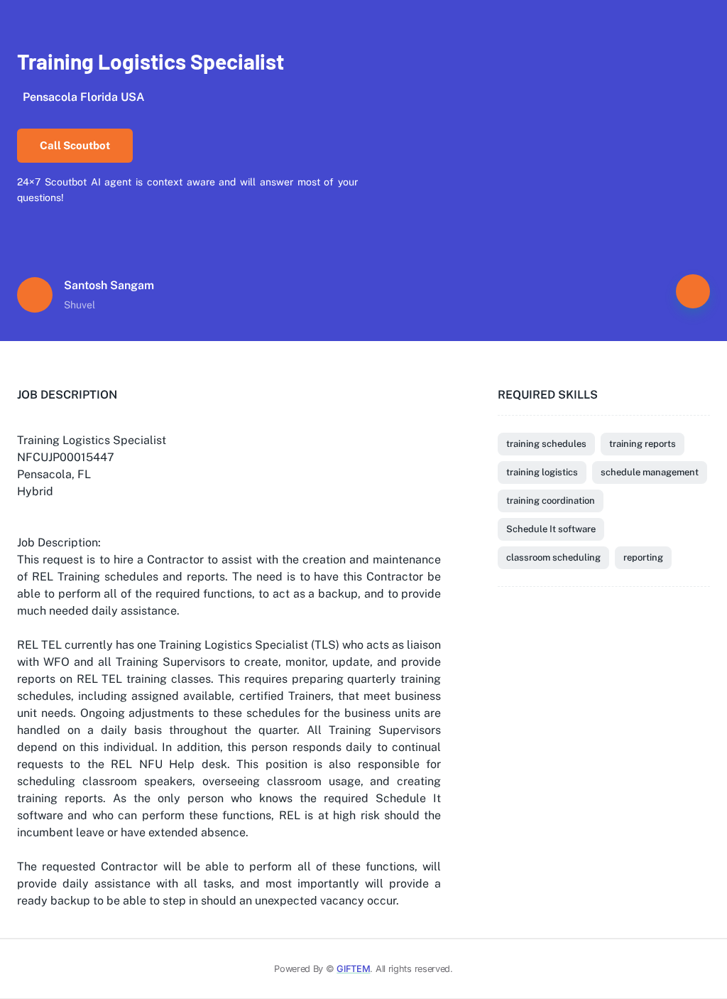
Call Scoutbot (75, 145)
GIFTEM (353, 968)
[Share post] (693, 291)
